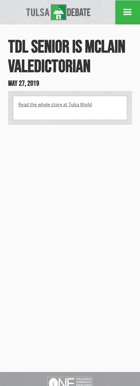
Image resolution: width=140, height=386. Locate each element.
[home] (58, 12)
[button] (127, 12)
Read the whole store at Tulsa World (55, 104)
